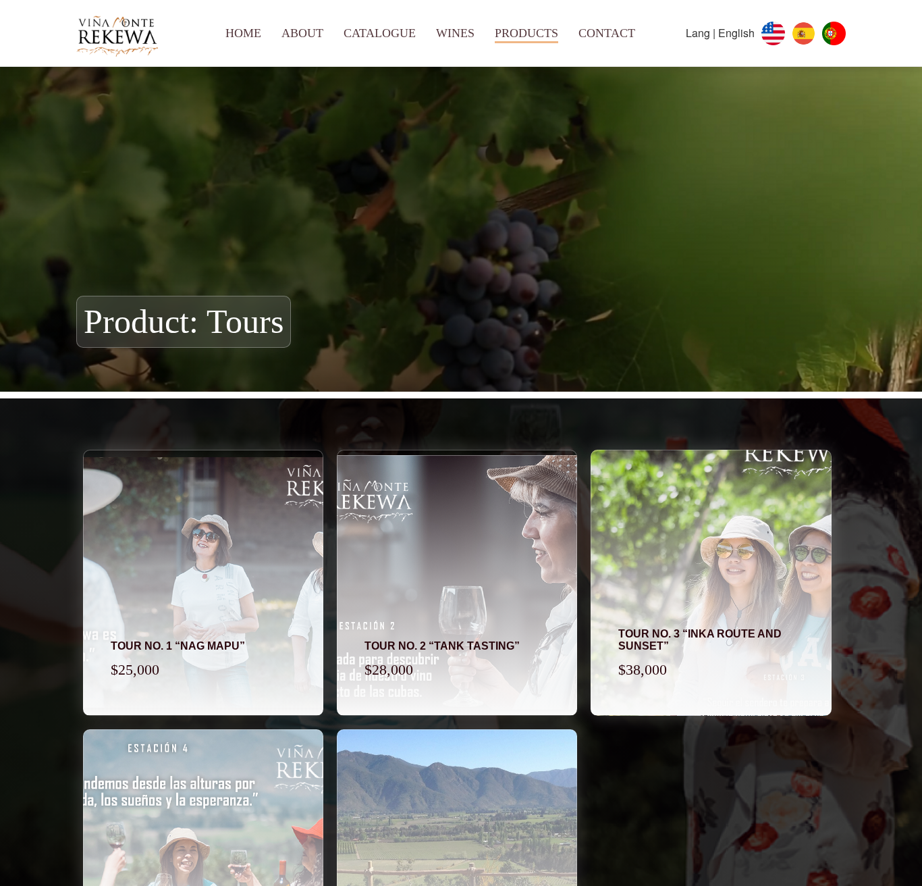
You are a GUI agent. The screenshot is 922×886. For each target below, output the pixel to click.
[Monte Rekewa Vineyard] (117, 33)
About (302, 33)
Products (526, 33)
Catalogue (380, 33)
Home (243, 33)
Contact (606, 33)
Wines (455, 33)
